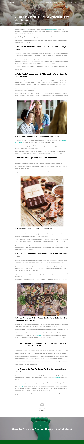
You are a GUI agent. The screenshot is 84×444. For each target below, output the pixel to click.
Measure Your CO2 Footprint (51, 2)
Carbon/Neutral (11, 2)
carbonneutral (19, 23)
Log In (61, 2)
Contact (71, 2)
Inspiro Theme (68, 441)
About (65, 2)
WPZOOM (74, 441)
